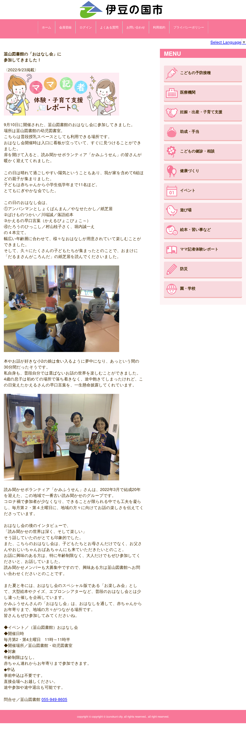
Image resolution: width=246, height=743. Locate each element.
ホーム (46, 27)
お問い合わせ (135, 27)
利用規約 (159, 27)
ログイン (86, 27)
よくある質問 (109, 27)
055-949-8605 (54, 699)
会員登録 (65, 27)
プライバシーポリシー (188, 27)
